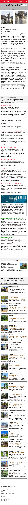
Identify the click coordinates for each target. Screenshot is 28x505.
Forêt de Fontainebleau (15, 394)
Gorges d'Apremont (14, 365)
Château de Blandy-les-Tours (17, 336)
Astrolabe (4, 168)
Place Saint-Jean (6, 105)
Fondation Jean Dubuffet (16, 452)
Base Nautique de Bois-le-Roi (17, 307)
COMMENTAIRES (6, 85)
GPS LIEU (13, 85)
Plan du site (4, 501)
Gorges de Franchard (15, 404)
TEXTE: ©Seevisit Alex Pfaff (12, 62)
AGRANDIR (23, 4)
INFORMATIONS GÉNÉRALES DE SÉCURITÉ (12, 88)
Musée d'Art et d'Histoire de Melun (12, 131)
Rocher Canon (12, 326)
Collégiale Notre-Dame (8, 147)
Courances (11, 433)
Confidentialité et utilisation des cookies (11, 498)
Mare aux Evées (13, 297)
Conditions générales (6, 489)
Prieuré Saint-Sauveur (8, 159)
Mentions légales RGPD (7, 493)
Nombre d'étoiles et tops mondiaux (13, 204)
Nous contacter (5, 499)
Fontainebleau (12, 414)
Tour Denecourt (13, 375)
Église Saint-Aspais (7, 119)
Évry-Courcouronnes (15, 462)
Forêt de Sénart (13, 472)
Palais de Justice (6, 237)
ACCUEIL (3, 1)
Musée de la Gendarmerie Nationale (12, 218)
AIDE (8, 1)
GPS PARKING (20, 85)
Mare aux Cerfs (13, 317)
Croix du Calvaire (13, 385)
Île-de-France (5, 263)
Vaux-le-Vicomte (13, 288)
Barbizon (11, 346)
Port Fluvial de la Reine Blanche (11, 183)
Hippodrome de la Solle (15, 355)
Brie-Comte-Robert (14, 423)
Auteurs (3, 490)
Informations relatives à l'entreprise (10, 492)
